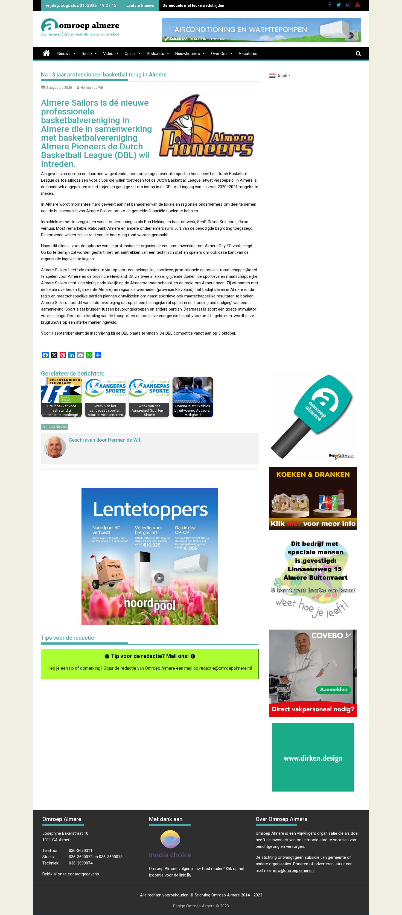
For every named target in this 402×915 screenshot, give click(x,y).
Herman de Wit (92, 88)
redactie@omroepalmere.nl (225, 668)
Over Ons (219, 53)
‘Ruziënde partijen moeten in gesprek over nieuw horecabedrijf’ (219, 5)
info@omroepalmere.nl (293, 870)
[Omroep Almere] (46, 52)
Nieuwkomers (187, 53)
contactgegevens (83, 874)
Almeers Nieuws (54, 427)
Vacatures (248, 53)
